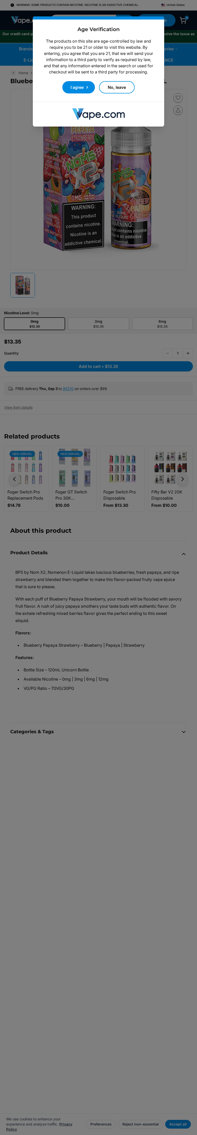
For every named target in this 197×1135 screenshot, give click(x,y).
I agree (77, 87)
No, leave (117, 87)
